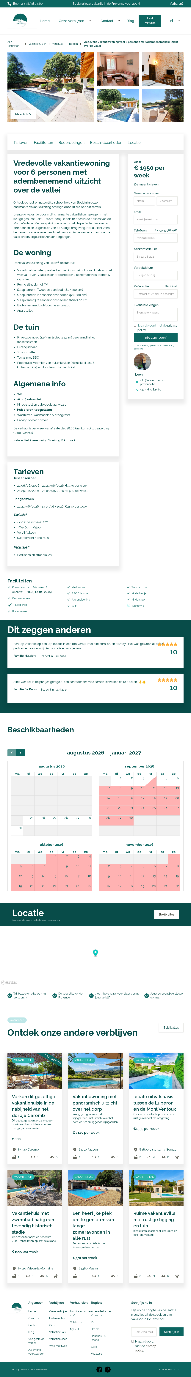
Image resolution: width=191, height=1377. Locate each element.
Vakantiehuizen (58, 1338)
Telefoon (140, 230)
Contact (33, 1325)
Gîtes (52, 1325)
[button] (74, 20)
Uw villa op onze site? (80, 1313)
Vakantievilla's (57, 1332)
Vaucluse (96, 1353)
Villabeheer (77, 1322)
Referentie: (141, 286)
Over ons (33, 1318)
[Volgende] (20, 753)
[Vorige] (11, 753)
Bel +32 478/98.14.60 (28, 3)
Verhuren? (177, 3)
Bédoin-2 (171, 286)
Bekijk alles (166, 914)
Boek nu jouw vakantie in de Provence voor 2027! (106, 3)
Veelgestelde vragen (36, 1340)
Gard (94, 1346)
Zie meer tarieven (146, 184)
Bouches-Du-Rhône (99, 1338)
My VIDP (75, 1329)
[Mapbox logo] (9, 982)
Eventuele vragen (146, 305)
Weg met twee (58, 1345)
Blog (130, 21)
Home (45, 21)
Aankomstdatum (145, 249)
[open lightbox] (118, 69)
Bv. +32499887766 (166, 230)
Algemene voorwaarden (36, 1351)
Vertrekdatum (143, 268)
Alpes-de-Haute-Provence (101, 1313)
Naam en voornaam (147, 193)
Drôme (95, 1329)
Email (137, 212)
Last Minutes (150, 21)
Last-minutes (57, 1318)
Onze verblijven (71, 21)
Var (93, 1322)
